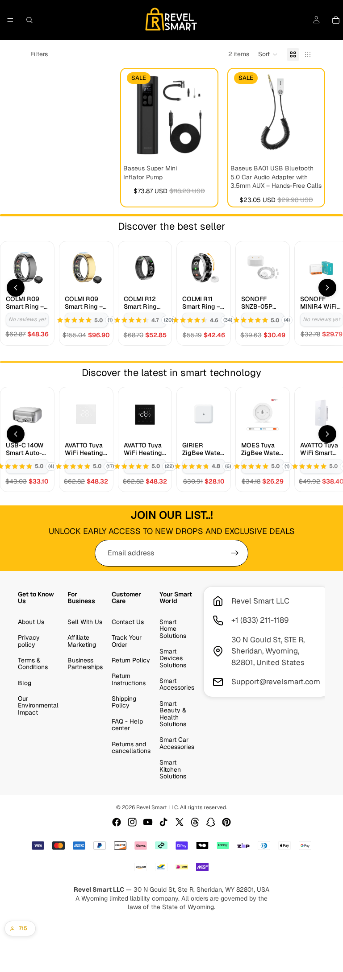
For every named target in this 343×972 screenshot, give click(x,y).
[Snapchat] (210, 822)
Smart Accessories (176, 684)
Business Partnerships (85, 663)
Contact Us (128, 622)
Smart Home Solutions (172, 629)
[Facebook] (116, 822)
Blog (24, 683)
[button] (268, 54)
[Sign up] (235, 553)
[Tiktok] (163, 822)
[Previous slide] (133, 114)
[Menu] (10, 20)
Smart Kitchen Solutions (172, 770)
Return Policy (131, 660)
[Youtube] (147, 822)
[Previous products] (16, 288)
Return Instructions (129, 679)
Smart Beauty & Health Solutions (172, 713)
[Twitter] (179, 822)
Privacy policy (29, 641)
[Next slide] (205, 114)
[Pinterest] (226, 822)
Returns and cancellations (131, 747)
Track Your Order (127, 641)
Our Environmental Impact (38, 706)
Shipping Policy (124, 702)
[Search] (29, 20)
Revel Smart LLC (157, 807)
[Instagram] (132, 822)
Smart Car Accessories (176, 743)
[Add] (201, 147)
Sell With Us (84, 622)
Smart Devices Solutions (172, 658)
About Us (31, 622)
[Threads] (195, 822)
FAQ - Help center (127, 724)
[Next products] (327, 288)
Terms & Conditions (33, 663)
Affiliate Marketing (81, 641)
